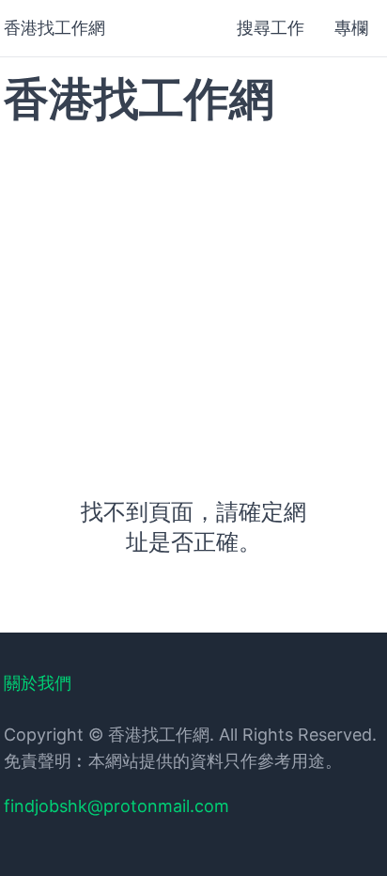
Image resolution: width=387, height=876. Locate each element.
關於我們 (37, 683)
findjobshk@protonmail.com (116, 806)
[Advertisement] (193, 290)
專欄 (351, 28)
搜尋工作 (270, 28)
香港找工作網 (54, 28)
